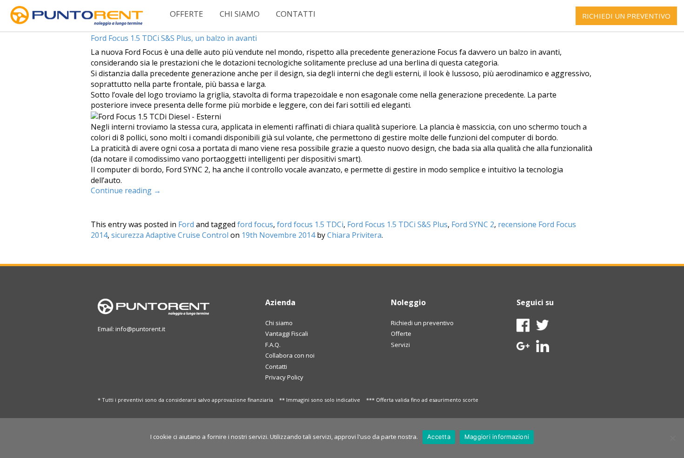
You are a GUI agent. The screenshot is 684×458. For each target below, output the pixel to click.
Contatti (295, 13)
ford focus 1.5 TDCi (310, 224)
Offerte (186, 13)
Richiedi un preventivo (422, 323)
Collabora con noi (290, 355)
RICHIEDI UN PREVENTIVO (626, 15)
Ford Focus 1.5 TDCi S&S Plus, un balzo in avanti (174, 38)
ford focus (255, 224)
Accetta (438, 436)
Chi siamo (240, 13)
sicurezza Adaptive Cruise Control (169, 235)
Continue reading (126, 190)
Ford (186, 224)
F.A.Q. (273, 344)
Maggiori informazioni (496, 436)
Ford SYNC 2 (472, 224)
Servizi (400, 344)
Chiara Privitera (354, 235)
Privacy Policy (284, 377)
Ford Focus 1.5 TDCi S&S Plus (397, 224)
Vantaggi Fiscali (286, 333)
